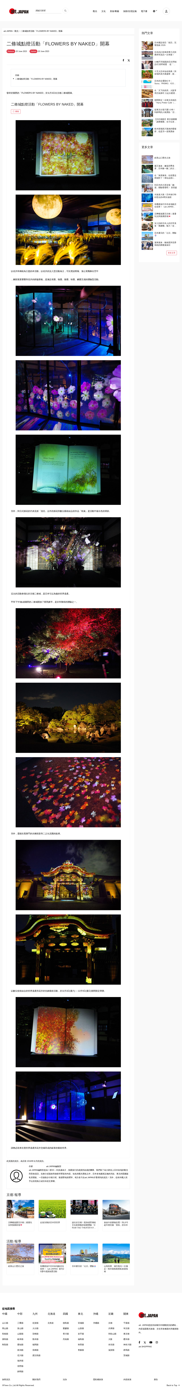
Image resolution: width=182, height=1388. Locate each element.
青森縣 (81, 1350)
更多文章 (171, 253)
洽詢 (65, 1379)
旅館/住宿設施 (130, 11)
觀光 (95, 11)
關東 (126, 1313)
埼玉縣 (126, 1328)
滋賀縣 (111, 1350)
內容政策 (127, 1379)
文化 (103, 11)
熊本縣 (35, 1339)
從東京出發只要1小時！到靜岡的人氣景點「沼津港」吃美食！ (165, 110)
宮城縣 (81, 1323)
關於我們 (36, 1379)
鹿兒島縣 (36, 1355)
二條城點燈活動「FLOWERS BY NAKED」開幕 (36, 79)
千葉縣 (126, 1323)
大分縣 (35, 1328)
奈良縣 (111, 1344)
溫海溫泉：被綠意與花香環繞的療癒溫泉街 (165, 243)
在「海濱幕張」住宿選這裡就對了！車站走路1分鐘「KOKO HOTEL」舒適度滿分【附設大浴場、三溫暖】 (165, 176)
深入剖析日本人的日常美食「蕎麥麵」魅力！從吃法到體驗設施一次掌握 (165, 224)
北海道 (51, 1313)
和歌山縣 (112, 1334)
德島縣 (66, 1323)
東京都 (126, 1334)
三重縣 (20, 1323)
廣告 (156, 1379)
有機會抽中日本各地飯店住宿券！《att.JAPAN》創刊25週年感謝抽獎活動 (52, 1268)
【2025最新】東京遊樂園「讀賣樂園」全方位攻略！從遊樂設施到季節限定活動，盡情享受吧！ (165, 120)
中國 (4, 1313)
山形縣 (81, 1328)
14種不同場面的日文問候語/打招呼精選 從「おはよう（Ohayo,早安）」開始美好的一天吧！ (165, 63)
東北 (80, 1313)
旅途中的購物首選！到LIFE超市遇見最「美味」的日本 (116, 1223)
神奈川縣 (127, 1344)
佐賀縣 (35, 1323)
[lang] (155, 11)
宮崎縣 (35, 1334)
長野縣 (20, 1366)
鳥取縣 (5, 1344)
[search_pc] (65, 10)
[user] (166, 11)
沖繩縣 (96, 1323)
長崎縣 (35, 1350)
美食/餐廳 (114, 11)
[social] (123, 60)
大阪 (110, 1339)
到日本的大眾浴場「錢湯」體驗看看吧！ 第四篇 (165, 186)
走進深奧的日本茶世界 (50, 1222)
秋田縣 (81, 1344)
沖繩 (95, 1313)
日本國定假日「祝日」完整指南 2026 (165, 43)
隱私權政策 (98, 1379)
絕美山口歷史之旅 (16, 1266)
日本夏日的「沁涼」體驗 (83, 1266)
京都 (110, 1323)
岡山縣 (5, 1328)
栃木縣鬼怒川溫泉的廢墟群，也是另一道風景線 (165, 130)
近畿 (110, 1313)
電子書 (144, 11)
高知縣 (66, 1339)
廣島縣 (5, 1339)
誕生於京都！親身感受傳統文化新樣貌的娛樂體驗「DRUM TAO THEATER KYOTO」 (84, 1225)
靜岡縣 (20, 1371)
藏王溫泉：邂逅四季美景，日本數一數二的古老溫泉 (165, 167)
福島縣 (81, 1339)
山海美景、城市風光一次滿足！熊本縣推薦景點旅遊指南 (116, 1268)
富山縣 (20, 1328)
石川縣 (20, 1355)
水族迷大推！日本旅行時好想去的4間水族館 (165, 195)
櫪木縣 (126, 1339)
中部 (19, 1313)
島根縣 (5, 1334)
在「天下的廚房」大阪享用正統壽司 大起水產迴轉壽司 (165, 91)
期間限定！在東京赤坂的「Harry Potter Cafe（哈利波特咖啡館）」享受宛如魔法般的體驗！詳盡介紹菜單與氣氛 (165, 101)
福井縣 (20, 1361)
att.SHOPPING (145, 1346)
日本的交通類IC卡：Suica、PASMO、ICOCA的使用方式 (165, 82)
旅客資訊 (6, 1379)
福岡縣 (35, 1344)
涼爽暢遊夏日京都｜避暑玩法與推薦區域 (20, 1223)
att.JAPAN (8, 31)
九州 (35, 1313)
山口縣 (5, 1323)
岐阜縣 (20, 1339)
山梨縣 (20, 1334)
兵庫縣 (111, 1328)
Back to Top (172, 1385)
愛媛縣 (66, 1328)
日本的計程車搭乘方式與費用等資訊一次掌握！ (165, 53)
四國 (65, 1313)
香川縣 (66, 1334)
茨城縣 (126, 1355)
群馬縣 (126, 1350)
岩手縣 (81, 1334)
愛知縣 (20, 1344)
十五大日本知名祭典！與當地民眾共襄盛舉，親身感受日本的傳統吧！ (165, 72)
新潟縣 (20, 1350)
